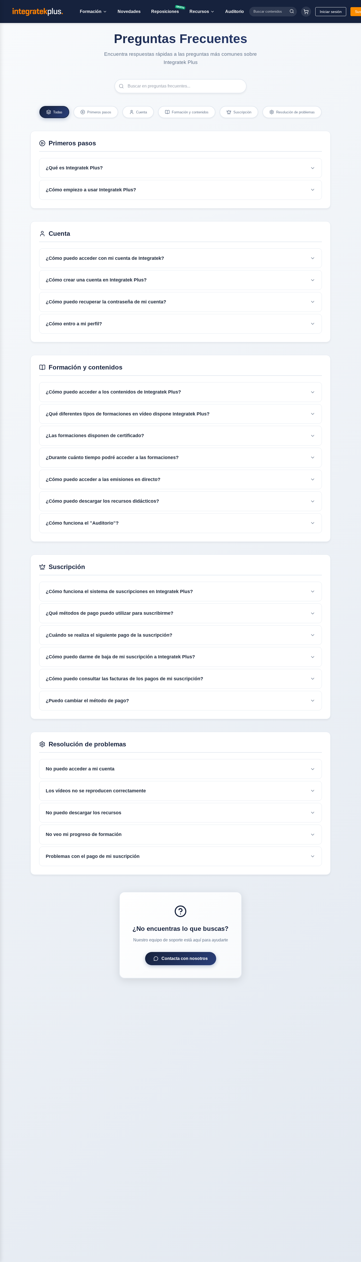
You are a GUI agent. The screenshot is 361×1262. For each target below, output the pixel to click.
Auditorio (234, 11)
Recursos (199, 11)
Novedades (129, 11)
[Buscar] (291, 11)
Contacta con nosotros (184, 958)
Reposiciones (167, 10)
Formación (90, 11)
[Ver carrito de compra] (306, 12)
